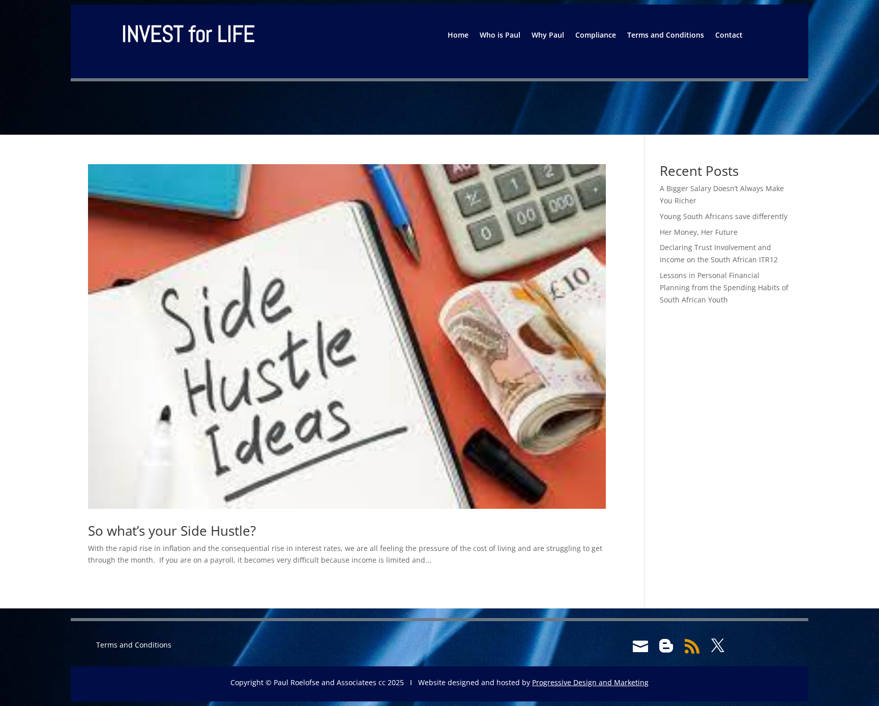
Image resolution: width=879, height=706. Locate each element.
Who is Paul (500, 36)
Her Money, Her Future (699, 232)
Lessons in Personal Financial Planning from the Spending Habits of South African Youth (724, 287)
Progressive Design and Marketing (590, 682)
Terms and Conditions (665, 36)
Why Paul (548, 36)
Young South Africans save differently (723, 216)
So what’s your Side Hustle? (172, 530)
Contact (729, 36)
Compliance (595, 36)
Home (458, 36)
